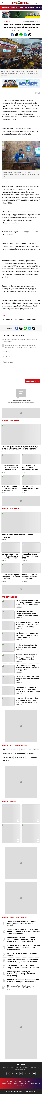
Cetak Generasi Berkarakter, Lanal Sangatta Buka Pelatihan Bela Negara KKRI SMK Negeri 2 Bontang (28, 604)
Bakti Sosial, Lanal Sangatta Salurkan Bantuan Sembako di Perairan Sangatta (27, 635)
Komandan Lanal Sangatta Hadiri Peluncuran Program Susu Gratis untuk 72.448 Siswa (28, 689)
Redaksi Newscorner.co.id (21, 31)
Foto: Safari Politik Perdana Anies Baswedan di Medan (30, 468)
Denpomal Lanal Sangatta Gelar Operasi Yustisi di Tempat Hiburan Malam (26, 657)
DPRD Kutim (6, 21)
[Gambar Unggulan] (21, 53)
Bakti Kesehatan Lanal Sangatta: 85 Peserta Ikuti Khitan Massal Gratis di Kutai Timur (27, 614)
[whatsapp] (21, 34)
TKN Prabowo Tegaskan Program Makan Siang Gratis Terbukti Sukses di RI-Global (23, 967)
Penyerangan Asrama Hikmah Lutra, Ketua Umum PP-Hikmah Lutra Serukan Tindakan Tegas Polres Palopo (23, 931)
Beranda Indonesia (11, 750)
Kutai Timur (34, 750)
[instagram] (25, 1073)
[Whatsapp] (16, 1073)
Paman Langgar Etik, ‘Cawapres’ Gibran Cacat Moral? (30, 577)
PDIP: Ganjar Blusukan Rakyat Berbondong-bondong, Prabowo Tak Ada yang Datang (23, 974)
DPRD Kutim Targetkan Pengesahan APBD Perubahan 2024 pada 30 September (23, 981)
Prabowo (7, 761)
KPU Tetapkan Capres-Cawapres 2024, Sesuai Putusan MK (11, 577)
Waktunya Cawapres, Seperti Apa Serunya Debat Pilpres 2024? (10, 556)
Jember (31, 753)
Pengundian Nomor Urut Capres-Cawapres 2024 (31, 556)
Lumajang (20, 757)
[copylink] (29, 34)
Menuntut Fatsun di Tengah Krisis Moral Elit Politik (22, 954)
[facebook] (12, 34)
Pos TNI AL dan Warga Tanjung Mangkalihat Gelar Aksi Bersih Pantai (27, 678)
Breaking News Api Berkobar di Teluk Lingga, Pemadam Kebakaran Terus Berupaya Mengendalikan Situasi (21, 939)
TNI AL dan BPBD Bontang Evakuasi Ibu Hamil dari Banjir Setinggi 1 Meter (27, 668)
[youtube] (34, 1073)
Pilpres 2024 (32, 757)
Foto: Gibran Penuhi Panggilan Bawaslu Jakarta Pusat (9, 488)
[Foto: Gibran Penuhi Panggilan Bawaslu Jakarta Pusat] (31, 833)
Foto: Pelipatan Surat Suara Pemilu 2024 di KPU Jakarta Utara (10, 468)
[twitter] (16, 34)
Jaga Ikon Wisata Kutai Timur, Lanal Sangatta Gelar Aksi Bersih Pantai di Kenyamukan (27, 700)
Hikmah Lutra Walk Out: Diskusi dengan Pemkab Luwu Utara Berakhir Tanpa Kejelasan (22, 988)
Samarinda (20, 753)
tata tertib (32, 320)
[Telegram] (21, 1073)
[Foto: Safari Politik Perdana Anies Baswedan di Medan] (11, 833)
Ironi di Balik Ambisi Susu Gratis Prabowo (17, 535)
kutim (24, 750)
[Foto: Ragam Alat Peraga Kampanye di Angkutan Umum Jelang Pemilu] (11, 813)
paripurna (20, 320)
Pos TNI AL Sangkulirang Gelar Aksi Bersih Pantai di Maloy (27, 646)
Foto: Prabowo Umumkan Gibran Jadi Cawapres (30, 488)
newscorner (8, 753)
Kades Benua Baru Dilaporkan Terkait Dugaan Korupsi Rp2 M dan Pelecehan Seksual (22, 923)
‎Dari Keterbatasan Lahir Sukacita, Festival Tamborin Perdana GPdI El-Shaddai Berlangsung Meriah (23, 947)
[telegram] (25, 34)
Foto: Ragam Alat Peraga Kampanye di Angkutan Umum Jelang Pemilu (20, 447)
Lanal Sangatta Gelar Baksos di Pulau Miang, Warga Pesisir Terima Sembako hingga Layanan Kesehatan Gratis (27, 625)
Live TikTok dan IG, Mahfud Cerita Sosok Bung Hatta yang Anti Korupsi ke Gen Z (22, 961)
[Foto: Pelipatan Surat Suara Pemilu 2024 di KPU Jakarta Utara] (31, 813)
